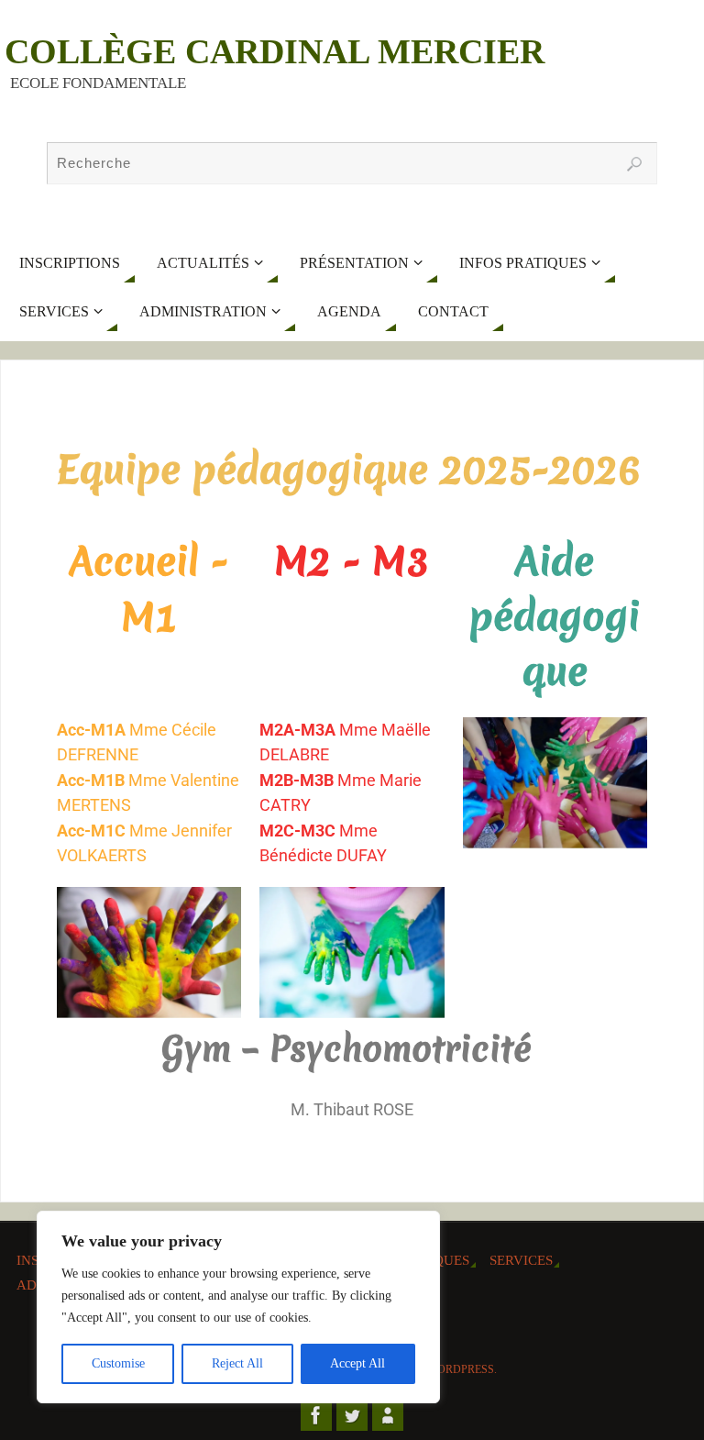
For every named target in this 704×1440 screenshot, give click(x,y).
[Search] (634, 164)
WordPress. (462, 1369)
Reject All (237, 1363)
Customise (118, 1363)
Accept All (357, 1363)
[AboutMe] (387, 1415)
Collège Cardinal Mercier (274, 51)
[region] (238, 1307)
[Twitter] (352, 1415)
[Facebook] (316, 1415)
